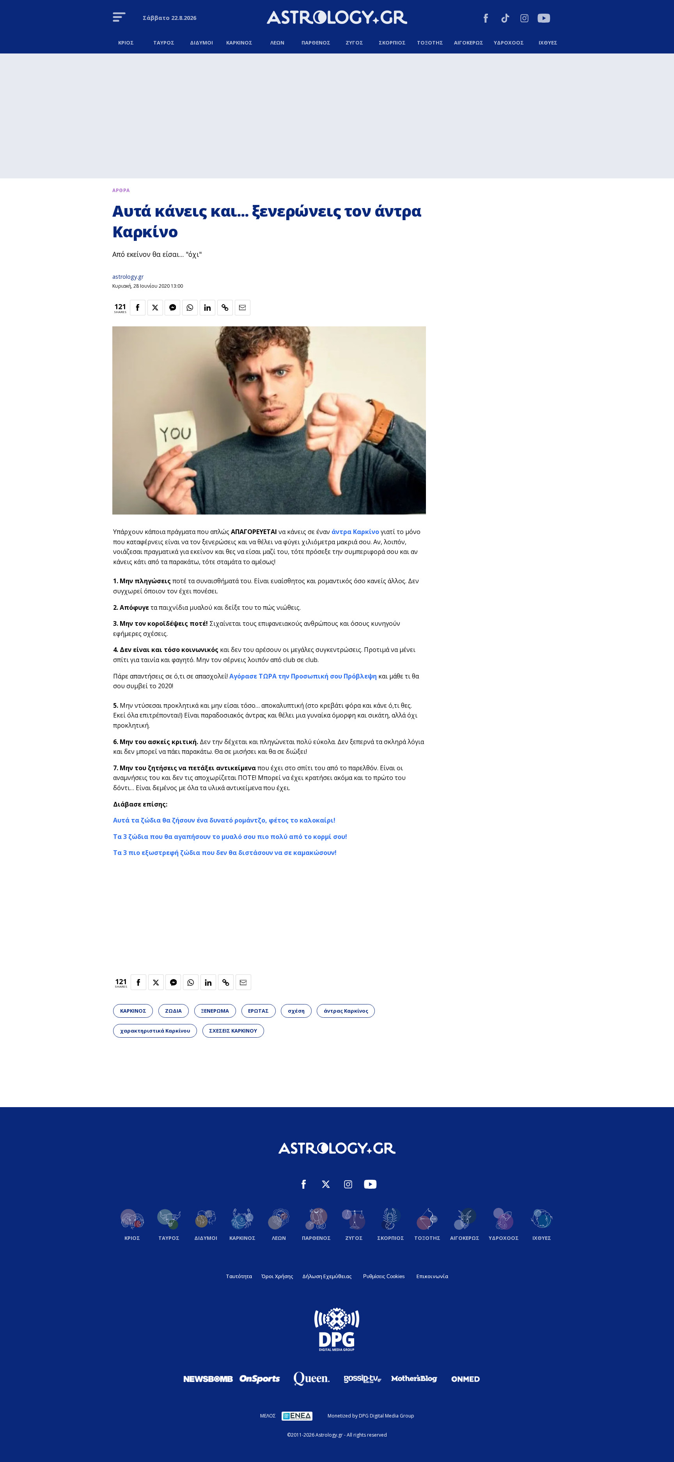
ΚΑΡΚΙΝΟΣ (133, 1010)
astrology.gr (128, 276)
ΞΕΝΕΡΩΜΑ (215, 1010)
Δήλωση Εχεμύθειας (326, 1276)
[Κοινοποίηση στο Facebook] (137, 307)
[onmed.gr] (466, 1379)
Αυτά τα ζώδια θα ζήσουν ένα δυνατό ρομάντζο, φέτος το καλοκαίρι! (224, 820)
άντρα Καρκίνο (355, 531)
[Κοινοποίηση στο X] (155, 307)
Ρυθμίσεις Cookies (384, 1276)
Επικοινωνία (432, 1276)
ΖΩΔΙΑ (173, 1010)
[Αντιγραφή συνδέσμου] (225, 307)
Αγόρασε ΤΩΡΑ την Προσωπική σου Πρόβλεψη (303, 676)
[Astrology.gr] (337, 18)
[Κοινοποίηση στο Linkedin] (207, 307)
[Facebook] (485, 19)
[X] (325, 1185)
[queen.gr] (311, 1379)
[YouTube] (543, 19)
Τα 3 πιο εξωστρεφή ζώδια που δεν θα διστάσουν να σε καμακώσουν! (225, 852)
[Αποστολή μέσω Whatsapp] (190, 307)
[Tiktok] (505, 19)
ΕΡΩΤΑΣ (258, 1010)
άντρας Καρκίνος (346, 1010)
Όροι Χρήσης (277, 1276)
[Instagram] (524, 19)
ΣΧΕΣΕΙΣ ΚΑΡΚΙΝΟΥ (233, 1030)
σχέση (296, 1010)
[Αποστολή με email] (242, 307)
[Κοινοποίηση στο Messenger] (172, 307)
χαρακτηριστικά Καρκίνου (155, 1030)
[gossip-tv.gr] (363, 1379)
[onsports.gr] (260, 1379)
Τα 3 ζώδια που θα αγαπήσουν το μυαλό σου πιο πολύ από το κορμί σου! (230, 836)
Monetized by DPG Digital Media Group (371, 1415)
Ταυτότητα (239, 1276)
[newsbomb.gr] (208, 1379)
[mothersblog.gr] (414, 1379)
